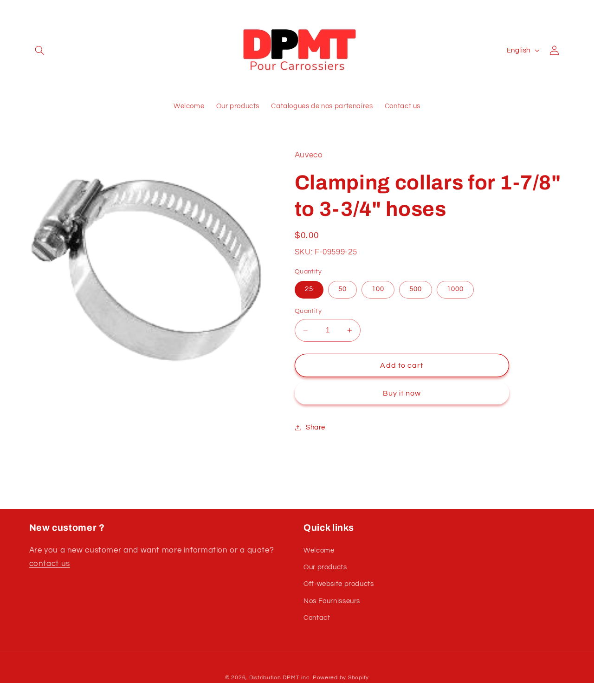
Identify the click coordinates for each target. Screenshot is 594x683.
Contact (316, 617)
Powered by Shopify (341, 677)
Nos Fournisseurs (331, 601)
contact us (49, 563)
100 (378, 289)
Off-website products (338, 583)
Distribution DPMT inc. (280, 677)
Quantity (308, 311)
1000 (455, 289)
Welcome (318, 550)
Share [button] (315, 427)
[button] (40, 50)
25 (309, 289)
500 (415, 289)
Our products (325, 567)
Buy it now (402, 393)
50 (342, 289)
